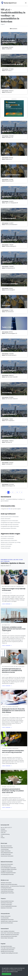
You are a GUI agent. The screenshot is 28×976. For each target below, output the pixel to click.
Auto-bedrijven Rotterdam (7, 931)
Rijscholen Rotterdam (6, 846)
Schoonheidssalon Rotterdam (8, 867)
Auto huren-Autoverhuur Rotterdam (10, 933)
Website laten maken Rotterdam (9, 921)
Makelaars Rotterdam (6, 908)
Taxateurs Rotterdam (6, 904)
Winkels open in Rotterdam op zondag (10, 542)
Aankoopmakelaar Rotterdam (8, 528)
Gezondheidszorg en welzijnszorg (13, 666)
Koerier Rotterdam (5, 518)
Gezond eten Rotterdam (7, 856)
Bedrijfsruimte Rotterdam (7, 951)
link (9, 509)
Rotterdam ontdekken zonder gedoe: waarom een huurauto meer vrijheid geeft (14, 628)
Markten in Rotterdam (6, 544)
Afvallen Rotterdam (6, 854)
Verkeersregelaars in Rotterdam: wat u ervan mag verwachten (13, 751)
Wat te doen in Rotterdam (7, 536)
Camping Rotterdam (6, 888)
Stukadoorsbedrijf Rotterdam (8, 872)
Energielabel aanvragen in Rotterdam (10, 522)
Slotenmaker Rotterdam (7, 938)
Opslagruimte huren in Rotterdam (9, 520)
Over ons (3, 832)
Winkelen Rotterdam (6, 882)
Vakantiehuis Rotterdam (7, 891)
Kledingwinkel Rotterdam (7, 919)
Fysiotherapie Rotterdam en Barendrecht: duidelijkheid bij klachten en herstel (12, 670)
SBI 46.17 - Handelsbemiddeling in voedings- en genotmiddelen (13, 500)
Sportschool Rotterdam (7, 923)
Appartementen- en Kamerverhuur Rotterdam (13, 886)
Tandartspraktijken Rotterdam (9, 869)
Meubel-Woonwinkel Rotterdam (9, 884)
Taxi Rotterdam (5, 849)
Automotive (6, 625)
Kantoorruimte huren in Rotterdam (10, 516)
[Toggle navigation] (25, 3)
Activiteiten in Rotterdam (7, 538)
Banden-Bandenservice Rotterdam (10, 934)
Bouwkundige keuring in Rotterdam (10, 524)
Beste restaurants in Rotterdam (9, 540)
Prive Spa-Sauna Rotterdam (8, 948)
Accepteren (6, 973)
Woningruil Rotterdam (6, 946)
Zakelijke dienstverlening (10, 706)
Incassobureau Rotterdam (7, 949)
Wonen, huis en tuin (8, 786)
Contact (3, 829)
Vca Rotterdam (5, 918)
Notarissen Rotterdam (6, 903)
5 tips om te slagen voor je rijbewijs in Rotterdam (13, 589)
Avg (2, 836)
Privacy (3, 837)
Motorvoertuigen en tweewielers (13, 586)
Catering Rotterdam (6, 866)
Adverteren (4, 831)
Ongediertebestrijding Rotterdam (9, 953)
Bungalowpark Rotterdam (7, 893)
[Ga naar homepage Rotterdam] (8, 3)
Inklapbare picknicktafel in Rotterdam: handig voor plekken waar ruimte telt (13, 790)
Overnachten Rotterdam (7, 889)
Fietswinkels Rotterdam (7, 847)
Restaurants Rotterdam (7, 864)
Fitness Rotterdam (5, 548)
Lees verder (6, 603)
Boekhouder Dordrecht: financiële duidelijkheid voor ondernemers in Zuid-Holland (13, 710)
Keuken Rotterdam (5, 916)
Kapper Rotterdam (6, 851)
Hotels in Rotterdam (6, 546)
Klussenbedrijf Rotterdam (7, 901)
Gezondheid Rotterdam (7, 852)
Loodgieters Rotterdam (7, 871)
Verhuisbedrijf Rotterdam (7, 874)
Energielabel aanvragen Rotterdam (10, 526)
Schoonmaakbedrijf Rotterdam (9, 906)
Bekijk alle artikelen (5, 565)
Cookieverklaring (5, 834)
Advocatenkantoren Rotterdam (9, 936)
